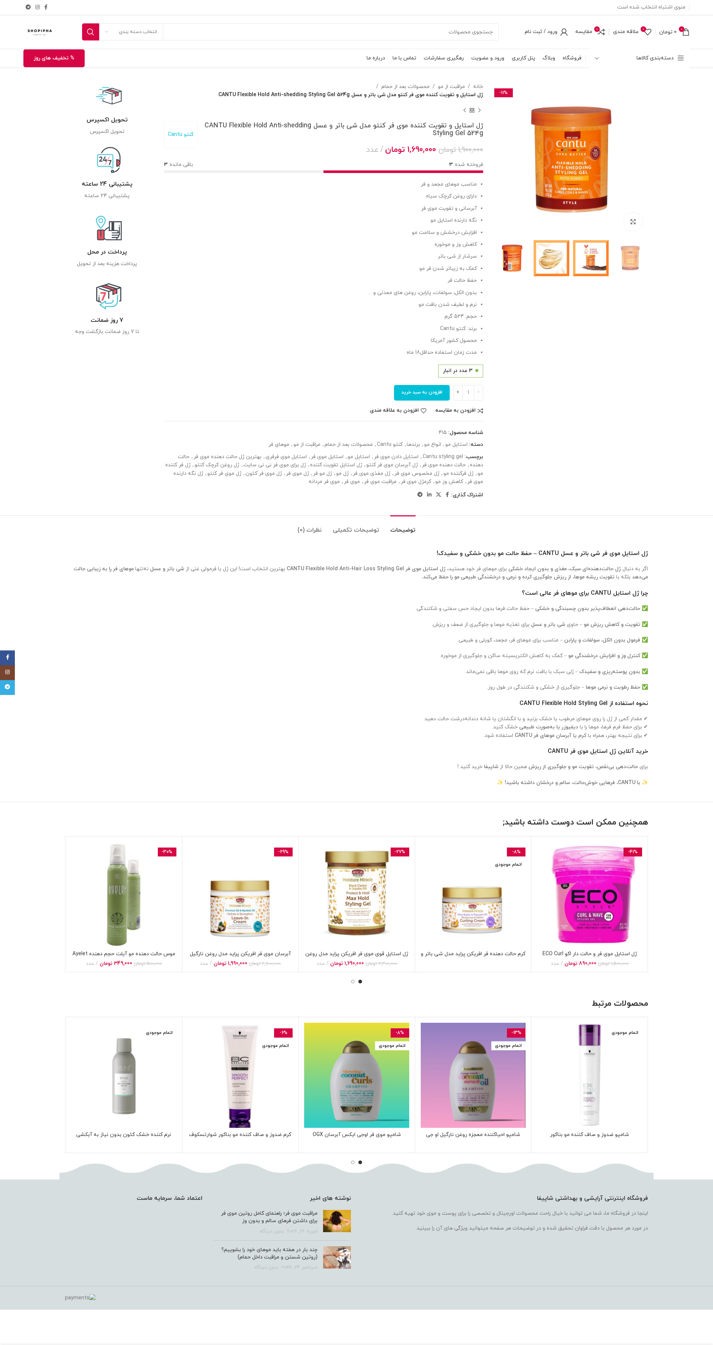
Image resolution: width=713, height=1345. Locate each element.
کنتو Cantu (180, 134)
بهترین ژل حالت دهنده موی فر (227, 456)
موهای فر (278, 444)
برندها (413, 444)
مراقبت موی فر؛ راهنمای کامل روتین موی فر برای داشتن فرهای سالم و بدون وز (269, 1217)
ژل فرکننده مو (458, 473)
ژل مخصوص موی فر (416, 473)
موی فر (352, 481)
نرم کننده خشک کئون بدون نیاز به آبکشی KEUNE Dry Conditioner (123, 1138)
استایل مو (456, 444)
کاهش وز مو (449, 481)
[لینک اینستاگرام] (37, 7)
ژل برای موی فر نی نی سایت (274, 465)
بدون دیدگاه (272, 1231)
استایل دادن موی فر (396, 456)
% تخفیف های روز (54, 58)
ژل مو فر (322, 473)
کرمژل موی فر (416, 481)
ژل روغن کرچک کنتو (217, 465)
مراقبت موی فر (380, 481)
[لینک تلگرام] (28, 7)
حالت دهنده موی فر (444, 465)
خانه (478, 86)
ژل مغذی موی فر (371, 473)
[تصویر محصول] (589, 894)
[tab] (403, 526)
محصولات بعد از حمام (405, 86)
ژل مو (342, 473)
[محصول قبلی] (479, 110)
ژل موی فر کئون (263, 473)
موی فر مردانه (324, 481)
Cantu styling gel (443, 456)
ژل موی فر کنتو (224, 473)
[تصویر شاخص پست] (337, 1222)
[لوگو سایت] (39, 31)
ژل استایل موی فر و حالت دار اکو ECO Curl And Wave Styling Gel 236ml (590, 957)
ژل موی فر (297, 473)
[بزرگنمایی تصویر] (633, 221)
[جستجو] (90, 31)
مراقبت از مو (451, 86)
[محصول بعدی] (464, 110)
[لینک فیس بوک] (46, 7)
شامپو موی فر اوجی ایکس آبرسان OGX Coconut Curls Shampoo (357, 1138)
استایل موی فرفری (286, 456)
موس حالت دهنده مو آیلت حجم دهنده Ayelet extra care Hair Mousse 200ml (123, 957)
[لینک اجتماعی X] (438, 495)
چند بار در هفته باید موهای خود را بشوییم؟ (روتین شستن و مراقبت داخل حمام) (269, 1253)
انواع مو (432, 444)
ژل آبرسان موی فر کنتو (392, 465)
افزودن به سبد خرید (421, 392)
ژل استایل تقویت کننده (336, 465)
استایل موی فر (327, 456)
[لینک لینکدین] (429, 495)
